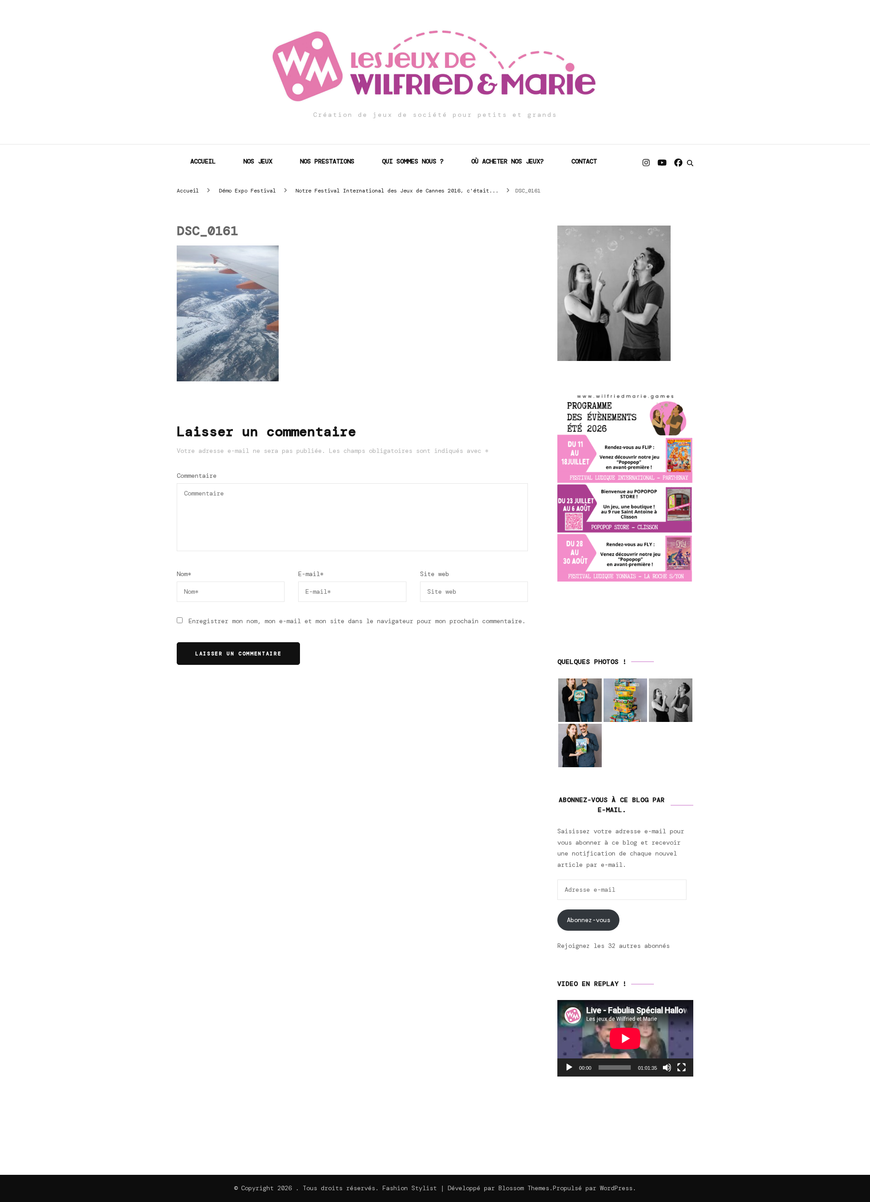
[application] (625, 1038)
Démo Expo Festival (247, 190)
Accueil (203, 161)
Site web (434, 574)
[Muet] (667, 1067)
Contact (584, 161)
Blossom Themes (523, 1188)
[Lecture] (569, 1067)
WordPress (616, 1188)
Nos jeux (257, 161)
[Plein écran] (681, 1067)
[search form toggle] (690, 163)
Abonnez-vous (588, 920)
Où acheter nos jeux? (507, 161)
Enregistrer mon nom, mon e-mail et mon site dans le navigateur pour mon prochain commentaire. (357, 621)
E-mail (311, 574)
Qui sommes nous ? (413, 161)
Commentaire (197, 475)
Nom (184, 574)
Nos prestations (327, 161)
